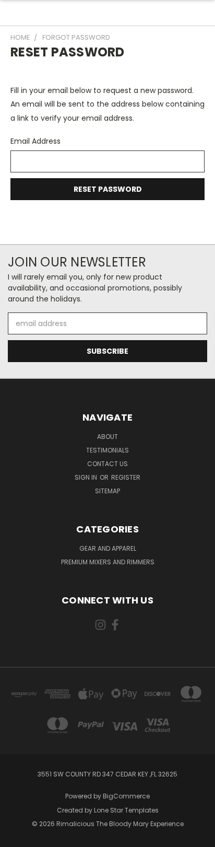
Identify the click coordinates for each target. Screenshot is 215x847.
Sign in (87, 477)
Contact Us (107, 463)
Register (125, 477)
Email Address (35, 141)
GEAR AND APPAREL (107, 548)
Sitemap (107, 490)
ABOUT (107, 436)
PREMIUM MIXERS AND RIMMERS (107, 562)
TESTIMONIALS (107, 450)
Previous (16, 836)
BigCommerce (126, 796)
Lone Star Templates (126, 810)
